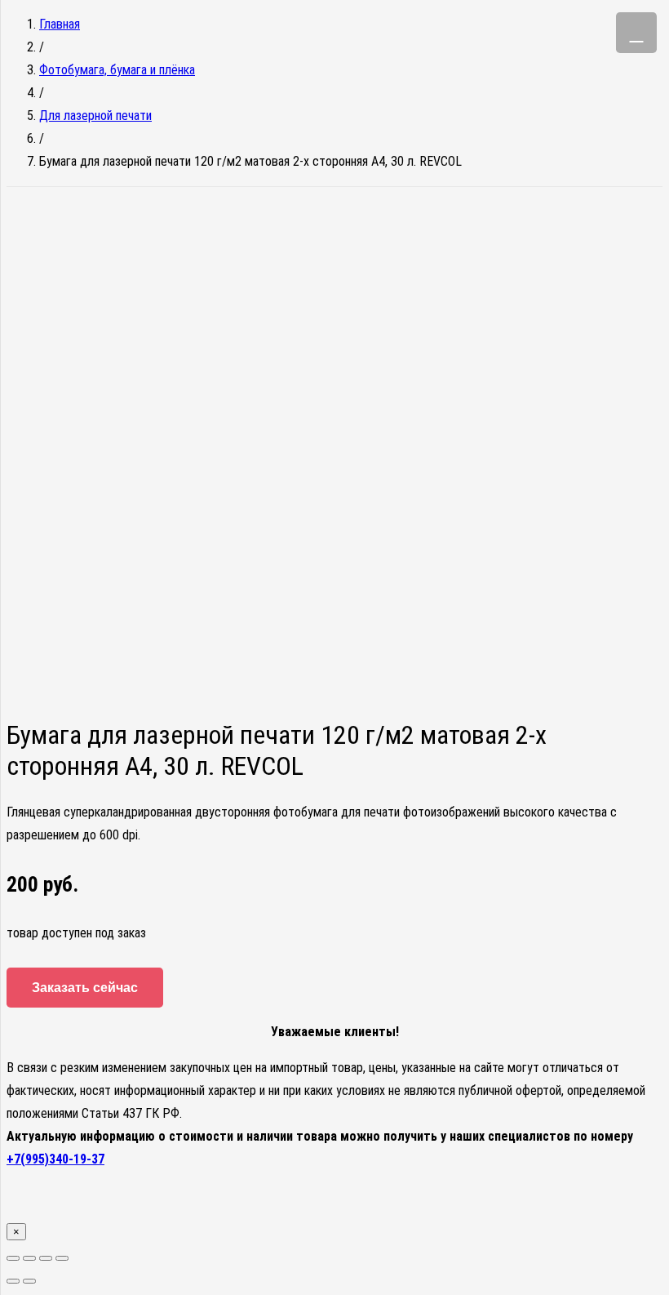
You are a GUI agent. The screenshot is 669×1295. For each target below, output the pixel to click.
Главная (59, 24)
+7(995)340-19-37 (55, 1159)
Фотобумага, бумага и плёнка (117, 70)
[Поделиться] (29, 1258)
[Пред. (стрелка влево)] (13, 1281)
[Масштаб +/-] (62, 1258)
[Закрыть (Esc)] (13, 1258)
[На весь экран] (45, 1258)
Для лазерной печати (95, 115)
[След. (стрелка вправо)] (29, 1281)
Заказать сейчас (85, 988)
